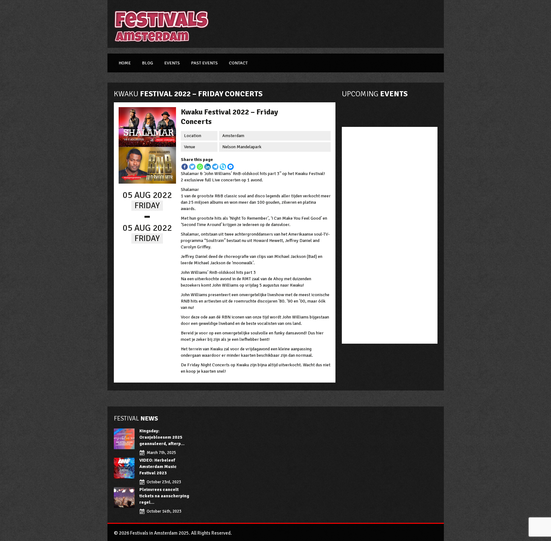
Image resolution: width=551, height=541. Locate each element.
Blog (147, 63)
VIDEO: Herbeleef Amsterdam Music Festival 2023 (158, 466)
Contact (238, 63)
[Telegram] (215, 167)
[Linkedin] (207, 167)
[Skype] (223, 167)
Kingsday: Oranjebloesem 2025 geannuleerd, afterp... (162, 437)
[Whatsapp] (200, 167)
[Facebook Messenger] (230, 167)
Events (172, 63)
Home (125, 63)
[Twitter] (192, 167)
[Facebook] (184, 167)
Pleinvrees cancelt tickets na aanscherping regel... (164, 496)
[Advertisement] (332, 24)
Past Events (204, 63)
